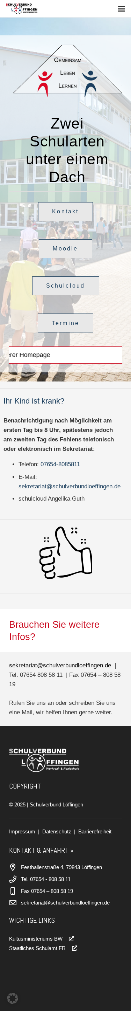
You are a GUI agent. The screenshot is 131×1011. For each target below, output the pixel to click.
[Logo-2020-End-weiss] (60, 760)
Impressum (22, 831)
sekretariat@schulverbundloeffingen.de (70, 486)
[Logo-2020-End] (21, 9)
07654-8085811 (60, 464)
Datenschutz (56, 831)
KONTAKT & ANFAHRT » (41, 850)
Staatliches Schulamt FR (37, 948)
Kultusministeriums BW (36, 939)
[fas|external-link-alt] (69, 938)
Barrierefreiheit (94, 831)
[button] (121, 8)
